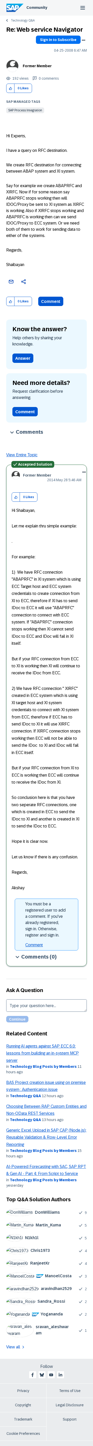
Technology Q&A (23, 20)
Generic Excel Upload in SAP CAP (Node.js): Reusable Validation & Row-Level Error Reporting (46, 1137)
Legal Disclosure (70, 1405)
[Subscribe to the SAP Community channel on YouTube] (51, 1375)
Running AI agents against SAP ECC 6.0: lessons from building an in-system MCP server (42, 1053)
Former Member (37, 66)
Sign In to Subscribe (58, 40)
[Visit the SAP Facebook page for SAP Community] (32, 1375)
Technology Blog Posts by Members (43, 1066)
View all (13, 1347)
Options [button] (83, 40)
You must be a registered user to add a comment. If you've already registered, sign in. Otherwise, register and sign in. (45, 919)
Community (36, 7)
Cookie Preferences (23, 1433)
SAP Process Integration (25, 110)
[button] (10, 88)
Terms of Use (70, 1391)
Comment (50, 301)
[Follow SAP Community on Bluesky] (42, 1375)
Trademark (23, 1419)
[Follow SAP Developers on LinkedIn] (60, 1375)
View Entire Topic (21, 455)
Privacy (23, 1391)
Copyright (23, 1405)
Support (70, 1419)
